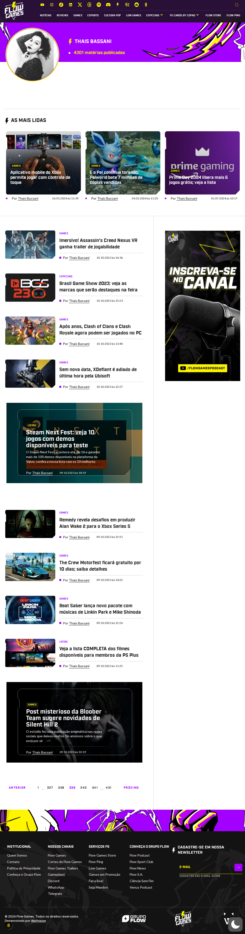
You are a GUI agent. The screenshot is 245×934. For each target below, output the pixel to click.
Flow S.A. (136, 874)
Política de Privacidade (23, 868)
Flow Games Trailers (63, 868)
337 (50, 787)
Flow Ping (233, 15)
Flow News (138, 868)
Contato (13, 862)
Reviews (62, 15)
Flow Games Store (102, 855)
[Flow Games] (14, 10)
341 (95, 787)
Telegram (55, 893)
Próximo (131, 787)
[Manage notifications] (8, 925)
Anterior (17, 787)
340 (83, 787)
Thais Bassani (28, 198)
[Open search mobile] (236, 5)
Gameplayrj (56, 874)
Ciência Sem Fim (142, 881)
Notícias (45, 15)
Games (77, 15)
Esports (93, 15)
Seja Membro (98, 887)
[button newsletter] (238, 867)
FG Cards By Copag (182, 15)
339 (72, 787)
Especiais (65, 276)
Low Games (133, 15)
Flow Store (213, 15)
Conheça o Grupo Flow (24, 874)
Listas (32, 425)
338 (61, 787)
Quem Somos (17, 855)
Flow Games (57, 855)
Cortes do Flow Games (65, 862)
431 (108, 787)
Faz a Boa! (96, 881)
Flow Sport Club (141, 862)
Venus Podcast (141, 887)
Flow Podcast (140, 855)
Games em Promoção (104, 874)
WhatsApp (56, 887)
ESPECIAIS (152, 15)
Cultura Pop (112, 15)
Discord (53, 881)
